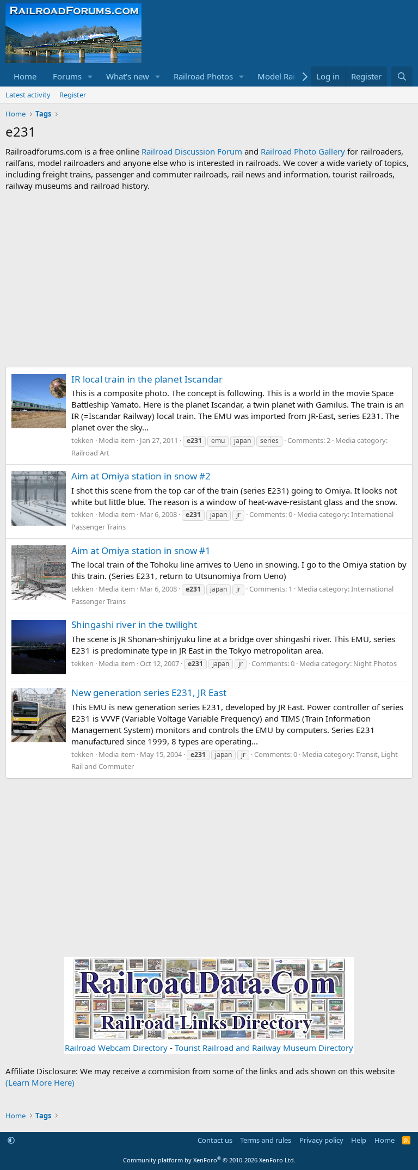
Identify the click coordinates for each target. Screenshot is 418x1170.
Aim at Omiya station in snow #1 (141, 550)
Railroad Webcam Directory (116, 1047)
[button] (90, 76)
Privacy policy (321, 1140)
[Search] (402, 76)
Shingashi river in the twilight (134, 624)
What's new (127, 76)
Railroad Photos (203, 76)
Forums (67, 76)
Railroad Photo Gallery (303, 151)
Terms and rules (265, 1140)
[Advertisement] (209, 279)
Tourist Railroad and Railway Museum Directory (264, 1047)
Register (72, 95)
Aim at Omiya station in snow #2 (141, 476)
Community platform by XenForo (209, 1160)
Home (25, 76)
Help (358, 1140)
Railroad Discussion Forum (192, 151)
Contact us (215, 1140)
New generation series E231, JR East (148, 692)
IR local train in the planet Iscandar (147, 379)
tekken (82, 440)
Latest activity (28, 95)
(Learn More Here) (40, 1082)
